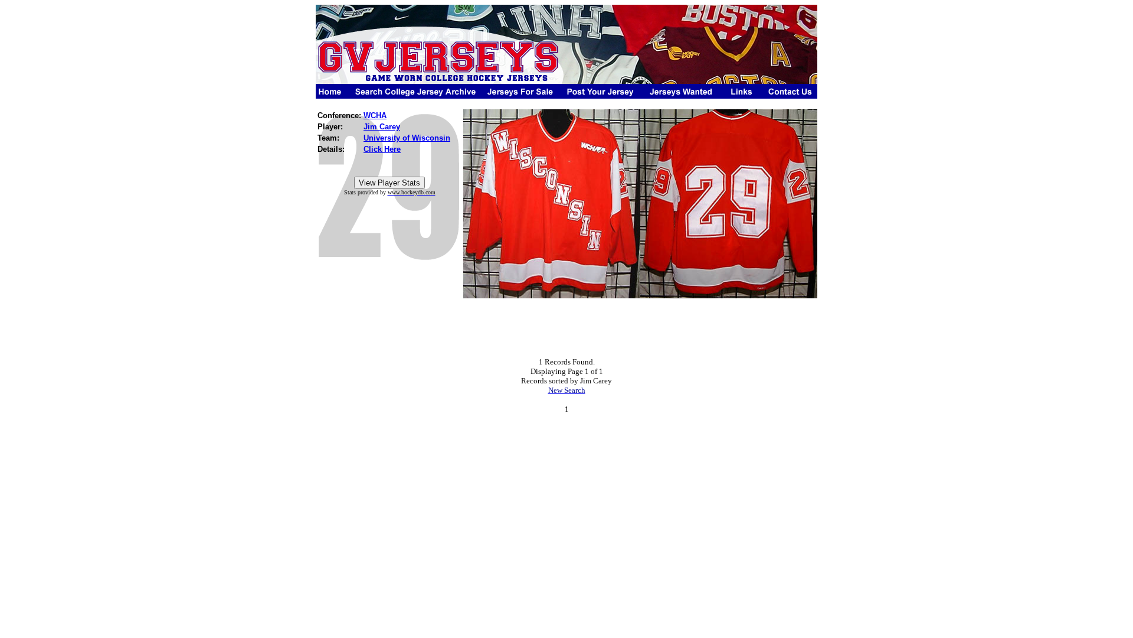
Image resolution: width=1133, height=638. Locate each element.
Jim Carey (382, 126)
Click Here (382, 149)
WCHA (375, 115)
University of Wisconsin (407, 138)
